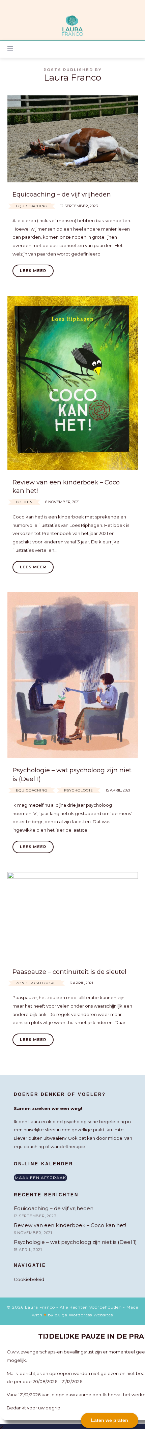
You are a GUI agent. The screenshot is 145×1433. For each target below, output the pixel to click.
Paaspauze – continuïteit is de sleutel (69, 972)
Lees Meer (33, 270)
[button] (40, 1177)
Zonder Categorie (36, 983)
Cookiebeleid (29, 1279)
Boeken (24, 502)
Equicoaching (32, 206)
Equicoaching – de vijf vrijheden (61, 194)
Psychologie (78, 790)
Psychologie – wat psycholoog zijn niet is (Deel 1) (75, 1242)
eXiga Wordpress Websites (84, 1314)
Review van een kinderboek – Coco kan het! (70, 1225)
